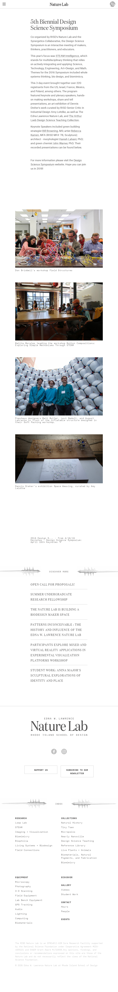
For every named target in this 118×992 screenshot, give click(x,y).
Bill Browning (50, 131)
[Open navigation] (4, 4)
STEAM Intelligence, (68, 56)
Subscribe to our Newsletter (77, 771)
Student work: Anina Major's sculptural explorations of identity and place (56, 675)
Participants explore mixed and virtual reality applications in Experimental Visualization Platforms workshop (59, 652)
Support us (41, 769)
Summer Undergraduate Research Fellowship (51, 596)
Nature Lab (59, 4)
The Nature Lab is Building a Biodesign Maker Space (55, 611)
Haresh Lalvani (68, 139)
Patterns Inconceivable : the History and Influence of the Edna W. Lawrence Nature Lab (56, 629)
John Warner (60, 143)
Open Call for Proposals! (53, 584)
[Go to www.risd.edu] (112, 4)
